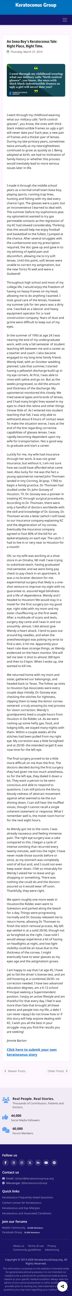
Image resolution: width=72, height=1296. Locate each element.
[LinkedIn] (38, 1162)
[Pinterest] (54, 1162)
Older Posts (56, 1071)
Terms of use (36, 1246)
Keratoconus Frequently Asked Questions (27, 1197)
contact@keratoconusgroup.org (34, 1178)
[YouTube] (46, 1162)
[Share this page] (62, 1286)
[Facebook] (5, 1162)
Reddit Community (13, 1227)
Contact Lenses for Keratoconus (21, 1202)
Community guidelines (27, 1249)
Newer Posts (16, 1071)
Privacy (51, 1246)
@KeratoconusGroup (34, 1183)
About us (18, 1246)
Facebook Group (12, 1232)
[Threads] (13, 1162)
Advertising (52, 1249)
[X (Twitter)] (30, 1162)
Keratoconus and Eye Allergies (21, 1208)
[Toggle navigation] (65, 19)
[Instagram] (21, 1162)
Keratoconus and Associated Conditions (26, 1213)
